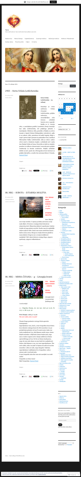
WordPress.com (63, 403)
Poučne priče (19, 42)
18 (61, 110)
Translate (69, 444)
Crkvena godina (63, 214)
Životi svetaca (65, 257)
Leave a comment (10, 201)
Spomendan (64, 259)
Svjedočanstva (29, 38)
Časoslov (61, 376)
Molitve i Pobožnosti (67, 38)
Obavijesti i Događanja (64, 346)
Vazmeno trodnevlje (67, 270)
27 (67, 113)
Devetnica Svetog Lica (67, 178)
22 (72, 110)
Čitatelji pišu (62, 381)
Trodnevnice (64, 341)
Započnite (53, 2)
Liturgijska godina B (66, 240)
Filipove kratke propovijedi (67, 356)
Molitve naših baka (67, 333)
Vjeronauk (62, 370)
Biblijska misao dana (66, 355)
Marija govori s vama (64, 305)
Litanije (63, 326)
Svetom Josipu (66, 338)
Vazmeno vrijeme (65, 260)
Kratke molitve (64, 322)
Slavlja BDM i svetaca (66, 245)
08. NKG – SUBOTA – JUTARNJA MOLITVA (25, 192)
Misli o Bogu (65, 292)
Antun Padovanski (69, 255)
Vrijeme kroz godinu (66, 277)
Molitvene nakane (63, 343)
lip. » (72, 118)
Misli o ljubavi (65, 293)
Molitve (63, 328)
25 (62, 113)
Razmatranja (64, 300)
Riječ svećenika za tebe (65, 363)
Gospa (61, 280)
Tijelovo (64, 229)
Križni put (63, 323)
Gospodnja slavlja (65, 221)
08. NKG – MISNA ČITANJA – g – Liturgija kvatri (28, 276)
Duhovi (64, 262)
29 (72, 113)
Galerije (61, 278)
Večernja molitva (53, 38)
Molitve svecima (66, 335)
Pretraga (60, 83)
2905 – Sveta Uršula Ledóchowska (21, 90)
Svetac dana (9, 42)
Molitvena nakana (66, 148)
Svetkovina (62, 366)
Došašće (63, 219)
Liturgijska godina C (66, 242)
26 (64, 113)
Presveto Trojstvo (66, 225)
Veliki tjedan (65, 237)
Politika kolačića (42, 474)
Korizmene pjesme (65, 351)
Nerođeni (61, 345)
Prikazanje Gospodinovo (68, 227)
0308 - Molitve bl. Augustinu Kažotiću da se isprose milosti (68, 174)
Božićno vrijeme (65, 216)
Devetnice (63, 315)
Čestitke (61, 379)
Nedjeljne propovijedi (66, 358)
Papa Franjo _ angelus (65, 348)
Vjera (7, 30)
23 (74, 110)
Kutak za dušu (62, 285)
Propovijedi (62, 353)
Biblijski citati (65, 288)
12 (64, 107)
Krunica (63, 325)
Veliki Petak (66, 273)
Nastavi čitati (23, 155)
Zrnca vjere (62, 375)
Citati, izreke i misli (65, 287)
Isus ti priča (64, 297)
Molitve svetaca (66, 340)
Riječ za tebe (64, 302)
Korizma (63, 232)
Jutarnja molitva (41, 38)
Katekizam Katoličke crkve (66, 283)
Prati (60, 424)
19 (64, 110)
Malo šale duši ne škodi (65, 303)
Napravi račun (62, 396)
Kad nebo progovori (64, 282)
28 (69, 113)
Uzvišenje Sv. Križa (66, 230)
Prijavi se (61, 398)
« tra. (61, 118)
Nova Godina (65, 217)
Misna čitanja (18, 38)
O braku (63, 371)
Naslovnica (8, 38)
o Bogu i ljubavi (66, 295)
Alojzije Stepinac (69, 254)
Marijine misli (62, 307)
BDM (60, 211)
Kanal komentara (63, 401)
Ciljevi (28, 42)
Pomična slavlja (65, 244)
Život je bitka (65, 191)
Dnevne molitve (65, 317)
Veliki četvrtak (66, 275)
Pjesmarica (62, 350)
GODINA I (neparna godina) (68, 310)
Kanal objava (62, 399)
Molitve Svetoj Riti (67, 336)
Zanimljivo (62, 373)
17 (59, 110)
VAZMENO (63, 378)
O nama (34, 42)
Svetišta (61, 365)
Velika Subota (66, 272)
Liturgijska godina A (66, 239)
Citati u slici (65, 290)
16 (74, 107)
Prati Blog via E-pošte (64, 410)
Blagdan (61, 212)
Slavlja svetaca (65, 250)
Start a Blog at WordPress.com (16, 455)
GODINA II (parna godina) (67, 312)
